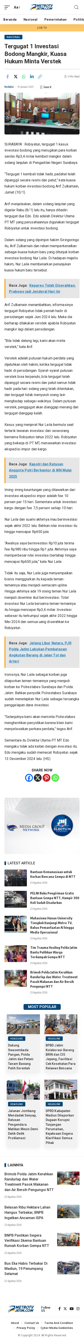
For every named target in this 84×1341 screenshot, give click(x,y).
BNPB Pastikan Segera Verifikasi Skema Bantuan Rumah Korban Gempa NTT (26, 1240)
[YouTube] (72, 1309)
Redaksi (9, 86)
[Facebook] (29, 778)
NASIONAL (13, 37)
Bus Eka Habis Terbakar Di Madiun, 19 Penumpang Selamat (25, 1268)
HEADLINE (16, 1038)
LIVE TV (42, 27)
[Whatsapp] (55, 778)
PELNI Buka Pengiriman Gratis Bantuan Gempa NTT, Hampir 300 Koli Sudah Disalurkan (54, 898)
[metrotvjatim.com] (42, 7)
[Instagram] (78, 1309)
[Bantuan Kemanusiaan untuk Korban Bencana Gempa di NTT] (15, 878)
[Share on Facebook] (7, 76)
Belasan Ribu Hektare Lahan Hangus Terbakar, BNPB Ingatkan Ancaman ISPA (27, 1212)
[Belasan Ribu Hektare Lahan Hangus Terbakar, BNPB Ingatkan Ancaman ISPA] (68, 1211)
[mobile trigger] (8, 7)
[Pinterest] (46, 778)
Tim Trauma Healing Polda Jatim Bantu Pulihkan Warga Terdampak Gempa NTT (53, 952)
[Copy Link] (40, 76)
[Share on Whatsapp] (24, 76)
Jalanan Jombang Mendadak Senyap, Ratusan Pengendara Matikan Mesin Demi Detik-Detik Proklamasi (23, 1124)
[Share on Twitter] (16, 76)
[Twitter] (65, 1309)
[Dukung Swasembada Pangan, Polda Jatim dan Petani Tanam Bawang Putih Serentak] (23, 1024)
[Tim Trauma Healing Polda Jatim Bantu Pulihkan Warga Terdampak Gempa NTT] (15, 953)
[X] (38, 778)
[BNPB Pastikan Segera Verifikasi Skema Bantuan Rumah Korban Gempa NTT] (68, 1239)
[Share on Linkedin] (32, 76)
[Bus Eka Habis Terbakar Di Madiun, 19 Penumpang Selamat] (68, 1267)
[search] (76, 7)
